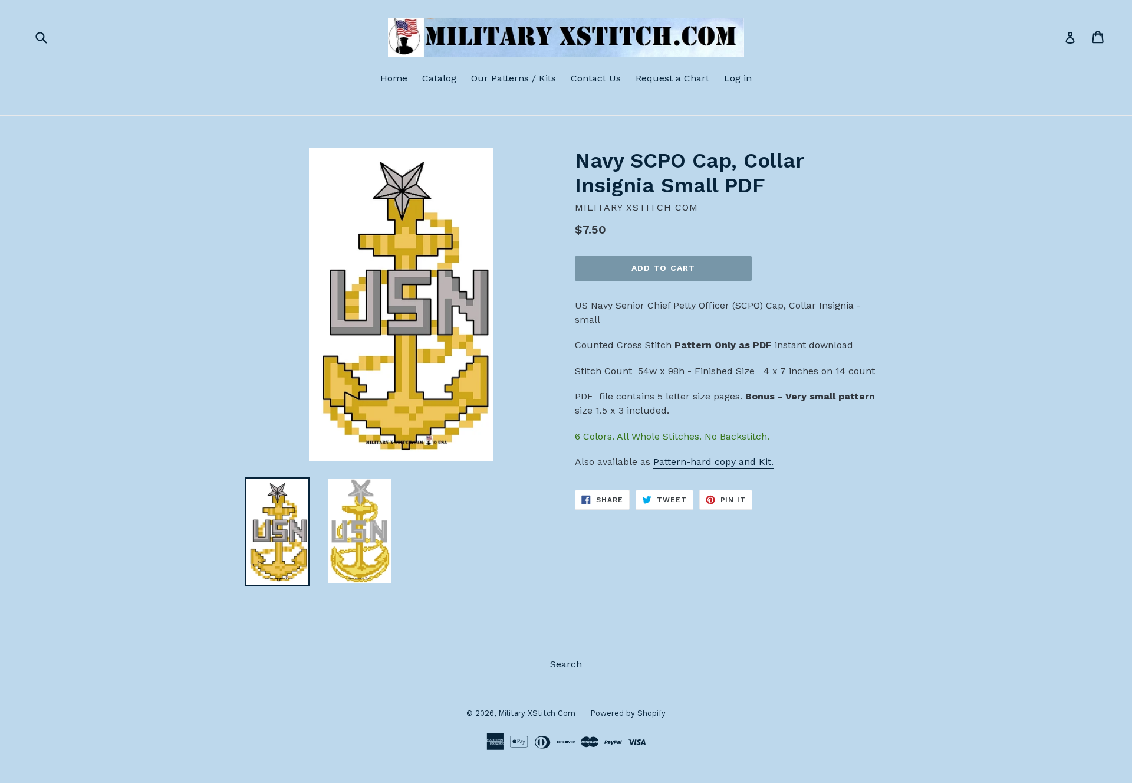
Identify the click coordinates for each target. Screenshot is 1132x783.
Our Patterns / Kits (513, 78)
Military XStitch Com (536, 713)
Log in (738, 78)
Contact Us (596, 78)
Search (566, 664)
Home (393, 78)
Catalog (439, 78)
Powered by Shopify (628, 713)
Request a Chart (672, 78)
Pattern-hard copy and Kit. (713, 461)
